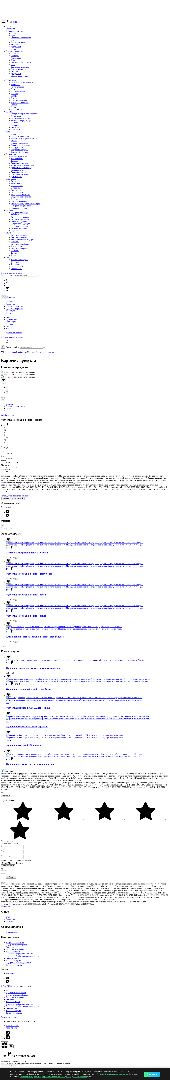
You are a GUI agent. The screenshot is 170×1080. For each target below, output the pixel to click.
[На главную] (5, 906)
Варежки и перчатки (19, 102)
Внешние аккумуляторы (21, 120)
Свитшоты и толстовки (21, 38)
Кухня (13, 134)
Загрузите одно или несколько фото (16, 861)
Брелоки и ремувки (19, 100)
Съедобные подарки (19, 150)
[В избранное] (3, 380)
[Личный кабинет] (8, 22)
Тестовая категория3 (19, 260)
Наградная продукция (20, 224)
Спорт (8, 233)
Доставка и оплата (14, 333)
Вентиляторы (16, 127)
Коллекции (10, 29)
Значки (14, 107)
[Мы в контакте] (7, 979)
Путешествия (11, 154)
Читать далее (6, 496)
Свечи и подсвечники (20, 221)
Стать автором (12, 932)
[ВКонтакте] (7, 512)
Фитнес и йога (17, 246)
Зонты (13, 89)
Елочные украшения (19, 228)
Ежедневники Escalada (20, 195)
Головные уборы (18, 91)
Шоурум (9, 921)
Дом (8, 132)
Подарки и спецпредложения (18, 963)
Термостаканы (17, 159)
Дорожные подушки (19, 163)
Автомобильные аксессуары (23, 165)
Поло (13, 40)
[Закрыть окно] (4, 1044)
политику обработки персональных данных (52, 1077)
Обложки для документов (22, 82)
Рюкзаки (14, 94)
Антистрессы (16, 109)
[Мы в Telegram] (7, 982)
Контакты (10, 973)
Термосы (14, 161)
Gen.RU (6, 986)
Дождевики (16, 47)
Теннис (14, 253)
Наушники (15, 125)
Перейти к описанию (21, 496)
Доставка (31, 352)
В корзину (6, 498)
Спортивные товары (19, 235)
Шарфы (14, 96)
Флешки (14, 123)
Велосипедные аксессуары (22, 239)
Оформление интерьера (21, 145)
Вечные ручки (17, 188)
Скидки (9, 257)
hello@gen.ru (11, 1028)
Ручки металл (17, 181)
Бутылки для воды (19, 237)
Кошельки (15, 85)
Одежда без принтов (14, 51)
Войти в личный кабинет (14, 352)
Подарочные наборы (19, 212)
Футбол (14, 255)
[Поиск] (7, 280)
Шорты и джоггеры (19, 76)
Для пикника (16, 177)
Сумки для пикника (19, 174)
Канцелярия (11, 179)
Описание (8, 771)
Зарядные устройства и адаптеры (25, 114)
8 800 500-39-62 (12, 1026)
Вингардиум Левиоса (20, 219)
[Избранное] (7, 289)
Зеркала (14, 105)
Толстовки (15, 264)
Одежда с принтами (14, 31)
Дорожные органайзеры (21, 168)
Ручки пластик (17, 183)
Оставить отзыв (8, 866)
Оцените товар (8, 800)
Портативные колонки (20, 118)
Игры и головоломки (20, 143)
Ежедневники (17, 192)
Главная (9, 404)
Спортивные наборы (20, 244)
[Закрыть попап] (2, 792)
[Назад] (3, 399)
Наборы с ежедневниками (22, 206)
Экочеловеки (16, 269)
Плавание (15, 251)
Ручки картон (17, 186)
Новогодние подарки (20, 226)
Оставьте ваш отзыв (9, 843)
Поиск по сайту (7, 275)
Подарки (9, 210)
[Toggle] (2, 526)
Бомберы (15, 56)
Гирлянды (15, 230)
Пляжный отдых (18, 170)
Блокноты (15, 199)
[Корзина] (7, 292)
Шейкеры (15, 242)
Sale (7, 328)
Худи (13, 35)
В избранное (17, 498)
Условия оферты (13, 951)
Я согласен (152, 1074)
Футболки (15, 33)
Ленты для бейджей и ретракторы (25, 203)
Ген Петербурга (7, 415)
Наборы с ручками (19, 208)
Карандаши (16, 190)
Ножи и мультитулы (19, 156)
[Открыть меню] (3, 21)
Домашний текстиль (19, 152)
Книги (14, 141)
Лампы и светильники (20, 217)
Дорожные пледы (18, 172)
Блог (8, 917)
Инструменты (17, 147)
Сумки (14, 98)
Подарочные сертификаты (17, 945)
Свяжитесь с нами (8, 1017)
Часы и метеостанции (20, 136)
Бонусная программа (45, 352)
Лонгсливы (16, 58)
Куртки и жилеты (18, 69)
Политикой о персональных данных (112, 1074)
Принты (9, 26)
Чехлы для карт (17, 87)
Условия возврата (13, 960)
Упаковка (15, 215)
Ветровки (15, 44)
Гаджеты (9, 111)
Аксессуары (11, 80)
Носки (13, 49)
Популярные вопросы (15, 949)
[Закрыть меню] (3, 297)
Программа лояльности (16, 993)
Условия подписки (14, 965)
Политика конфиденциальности (19, 954)
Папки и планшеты (19, 201)
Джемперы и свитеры (20, 42)
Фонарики (15, 129)
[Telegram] (7, 516)
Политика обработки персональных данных (24, 956)
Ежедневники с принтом (21, 197)
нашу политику (26, 1077)
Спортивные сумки (19, 248)
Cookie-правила (12, 958)
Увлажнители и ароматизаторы (24, 138)
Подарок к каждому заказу (12, 273)
